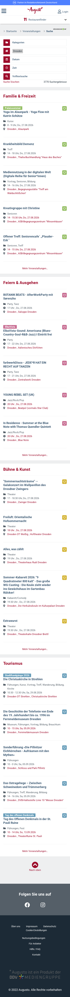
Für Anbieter (35, 943)
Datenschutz (49, 926)
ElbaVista (10, 326)
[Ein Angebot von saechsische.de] (60, 28)
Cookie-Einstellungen (36, 930)
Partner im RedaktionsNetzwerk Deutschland (37, 2)
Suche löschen (11, 81)
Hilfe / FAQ (35, 949)
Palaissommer (13, 108)
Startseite (11, 31)
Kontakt (36, 954)
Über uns (15, 926)
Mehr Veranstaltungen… (35, 268)
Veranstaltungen (31, 31)
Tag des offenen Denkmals (19, 815)
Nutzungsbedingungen (33, 938)
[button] (3, 11)
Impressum (31, 926)
